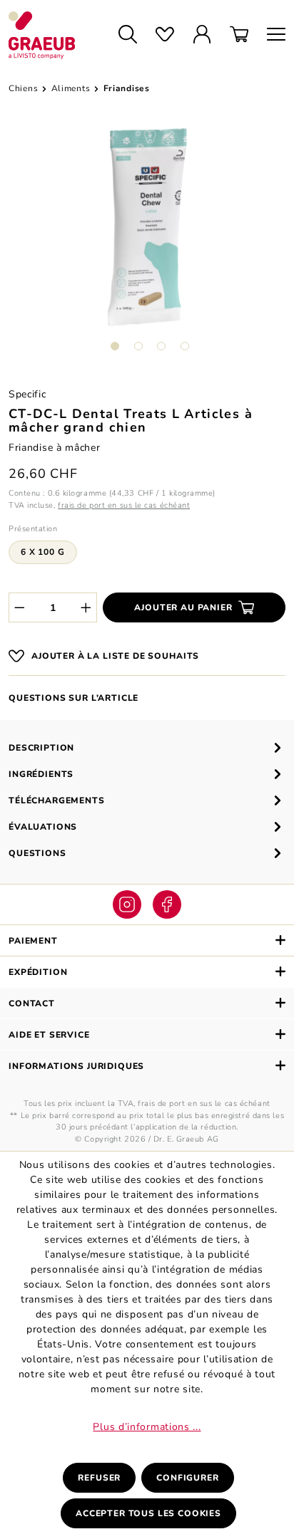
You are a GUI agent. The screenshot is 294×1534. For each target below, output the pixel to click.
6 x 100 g (43, 552)
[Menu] (271, 35)
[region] (147, 245)
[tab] (147, 747)
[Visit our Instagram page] (127, 904)
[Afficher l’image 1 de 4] (115, 346)
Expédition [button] (38, 972)
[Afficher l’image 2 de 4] (138, 346)
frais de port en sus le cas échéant (124, 505)
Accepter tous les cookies (148, 1513)
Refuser (99, 1477)
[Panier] (239, 35)
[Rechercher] (127, 35)
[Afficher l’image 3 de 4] (161, 346)
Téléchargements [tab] (57, 800)
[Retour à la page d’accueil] (50, 35)
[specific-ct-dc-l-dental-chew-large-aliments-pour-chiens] (147, 227)
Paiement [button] (33, 940)
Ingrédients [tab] (41, 774)
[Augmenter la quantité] (86, 607)
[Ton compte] (201, 35)
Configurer (187, 1477)
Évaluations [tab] (43, 827)
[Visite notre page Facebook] (167, 904)
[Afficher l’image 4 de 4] (185, 346)
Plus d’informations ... (147, 1427)
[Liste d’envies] (164, 35)
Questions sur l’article (73, 698)
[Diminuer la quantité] (19, 607)
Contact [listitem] (32, 1003)
